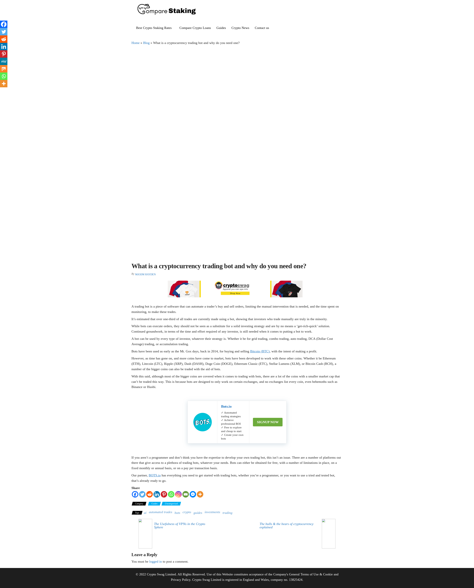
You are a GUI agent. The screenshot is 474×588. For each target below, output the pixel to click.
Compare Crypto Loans (195, 28)
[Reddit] (149, 494)
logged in (155, 561)
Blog (146, 43)
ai (145, 513)
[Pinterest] (164, 494)
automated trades (160, 512)
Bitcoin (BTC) (260, 351)
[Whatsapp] (171, 494)
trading (227, 513)
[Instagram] (178, 494)
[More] (200, 494)
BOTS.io (155, 475)
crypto (187, 512)
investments (212, 512)
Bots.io (226, 406)
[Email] (185, 494)
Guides (221, 28)
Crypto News (240, 28)
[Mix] (3, 68)
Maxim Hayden (145, 274)
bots (177, 513)
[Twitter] (142, 494)
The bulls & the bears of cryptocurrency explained (286, 525)
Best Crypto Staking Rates (154, 28)
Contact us (262, 28)
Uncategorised (171, 503)
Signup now (268, 422)
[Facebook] (135, 494)
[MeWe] (3, 61)
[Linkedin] (156, 494)
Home (135, 43)
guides (197, 513)
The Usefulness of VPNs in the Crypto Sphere (179, 525)
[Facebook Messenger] (193, 494)
